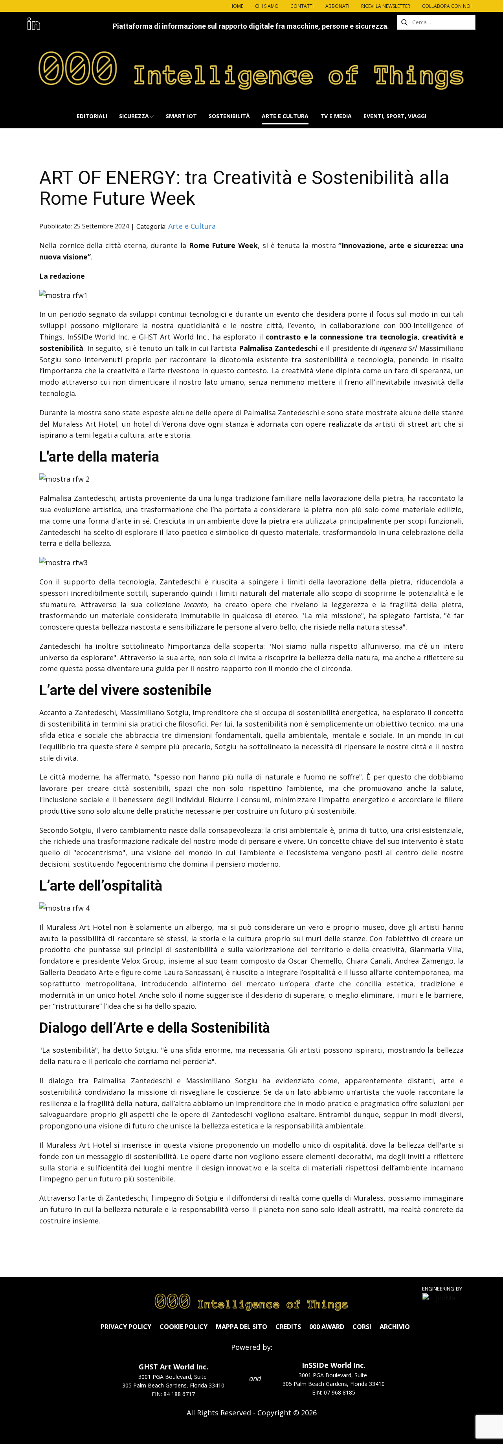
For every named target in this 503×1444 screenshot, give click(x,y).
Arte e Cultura (192, 226)
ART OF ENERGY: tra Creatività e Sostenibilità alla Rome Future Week (244, 188)
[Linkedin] (34, 23)
